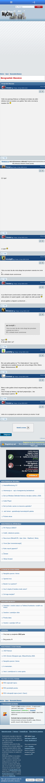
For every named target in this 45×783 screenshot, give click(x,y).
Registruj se (5, 161)
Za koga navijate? (9, 594)
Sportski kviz (7, 579)
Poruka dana (7, 618)
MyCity (2, 73)
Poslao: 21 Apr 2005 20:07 (20, 403)
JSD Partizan (7, 651)
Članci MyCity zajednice (36, 731)
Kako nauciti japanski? (10, 548)
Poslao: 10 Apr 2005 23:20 (20, 88)
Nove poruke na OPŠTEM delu (11, 523)
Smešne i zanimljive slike (11, 612)
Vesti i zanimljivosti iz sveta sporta (14, 671)
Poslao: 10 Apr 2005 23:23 (20, 167)
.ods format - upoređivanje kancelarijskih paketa (18, 511)
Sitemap (15, 731)
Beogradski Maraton (16, 73)
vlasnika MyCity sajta (15, 769)
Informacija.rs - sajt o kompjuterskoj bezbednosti (18, 490)
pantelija (9, 352)
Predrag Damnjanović (8, 773)
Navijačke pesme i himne (11, 573)
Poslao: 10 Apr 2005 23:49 (22, 259)
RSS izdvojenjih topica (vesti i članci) (15, 693)
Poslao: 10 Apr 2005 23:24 (20, 237)
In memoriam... (8, 666)
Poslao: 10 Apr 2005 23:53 (20, 283)
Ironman (9, 376)
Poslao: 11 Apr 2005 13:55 (22, 311)
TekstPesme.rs (33, 740)
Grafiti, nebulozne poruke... (12, 533)
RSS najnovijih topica (10, 683)
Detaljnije (32, 710)
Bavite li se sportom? (10, 584)
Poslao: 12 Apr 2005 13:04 (21, 352)
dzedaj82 (9, 259)
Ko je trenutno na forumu (10, 704)
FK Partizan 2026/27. (10, 528)
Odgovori (7, 434)
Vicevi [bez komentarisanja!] (12, 543)
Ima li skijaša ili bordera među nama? (15, 589)
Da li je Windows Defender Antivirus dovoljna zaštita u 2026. (22, 496)
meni (11, 2)
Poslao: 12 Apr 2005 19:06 (21, 376)
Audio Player (7, 501)
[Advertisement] (22, 47)
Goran (8, 167)
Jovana (8, 88)
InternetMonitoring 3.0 (10, 485)
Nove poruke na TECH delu (10, 481)
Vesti (33, 736)
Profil (5, 158)
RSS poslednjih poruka (10, 688)
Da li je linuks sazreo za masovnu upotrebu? (17, 506)
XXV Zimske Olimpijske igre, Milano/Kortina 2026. (19, 656)
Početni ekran (7, 516)
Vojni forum (28, 738)
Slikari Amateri (8, 559)
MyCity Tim (12, 775)
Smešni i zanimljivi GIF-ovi (11, 623)
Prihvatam (30, 780)
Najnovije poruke (6, 731)
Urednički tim (24, 731)
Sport (7, 73)
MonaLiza (9, 311)
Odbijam (39, 780)
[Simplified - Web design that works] (32, 754)
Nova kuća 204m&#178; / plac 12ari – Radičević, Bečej (20, 538)
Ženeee (5, 554)
